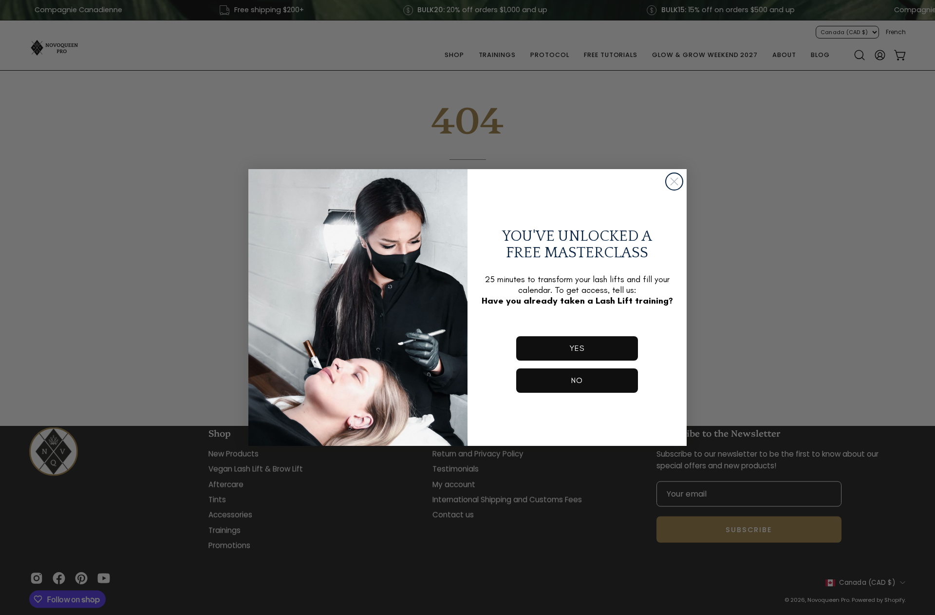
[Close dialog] (674, 181)
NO (577, 380)
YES (577, 348)
